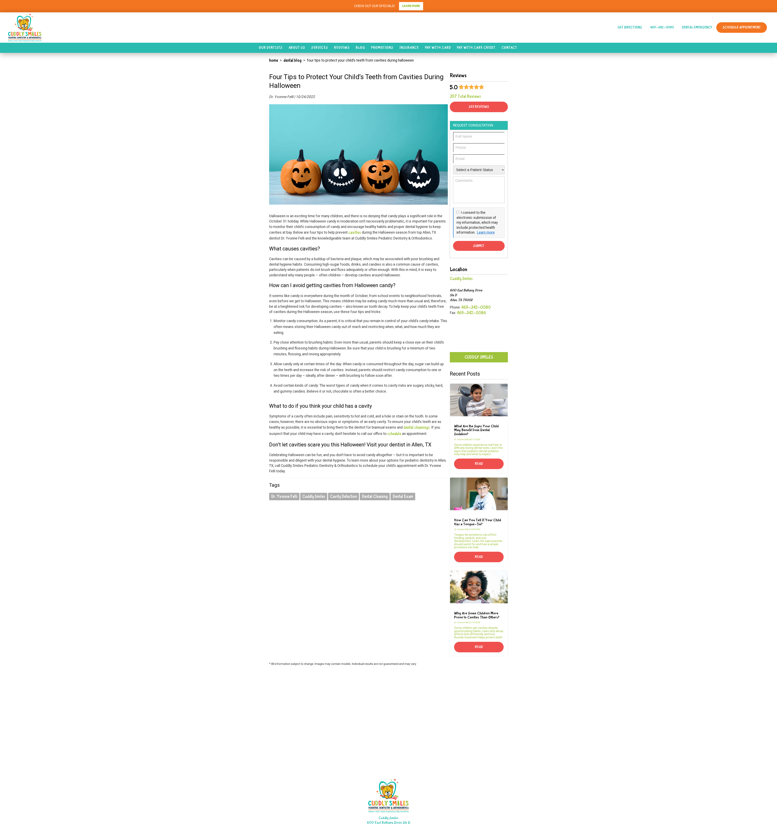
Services (319, 48)
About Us (297, 48)
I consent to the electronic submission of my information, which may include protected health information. (477, 223)
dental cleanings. (416, 427)
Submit (478, 246)
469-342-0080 (662, 27)
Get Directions (630, 27)
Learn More (411, 6)
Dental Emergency (697, 27)
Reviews (342, 48)
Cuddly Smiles (313, 496)
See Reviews (479, 107)
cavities (355, 232)
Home (273, 60)
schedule (394, 433)
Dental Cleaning (375, 496)
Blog (360, 48)
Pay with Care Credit (476, 48)
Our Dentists (270, 48)
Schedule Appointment (742, 27)
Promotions (382, 48)
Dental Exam (403, 496)
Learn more (486, 232)
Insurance (409, 48)
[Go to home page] (122, 27)
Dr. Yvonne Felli (284, 496)
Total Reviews (465, 96)
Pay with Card (438, 48)
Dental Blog (292, 60)
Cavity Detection (343, 496)
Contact (509, 48)
